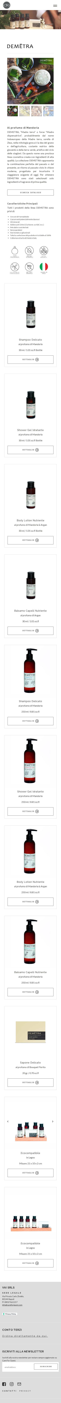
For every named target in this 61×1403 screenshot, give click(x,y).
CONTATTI (9, 1391)
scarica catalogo (30, 193)
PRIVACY (25, 1391)
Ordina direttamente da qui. (25, 1336)
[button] (50, 83)
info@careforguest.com (12, 1305)
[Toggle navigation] (55, 6)
